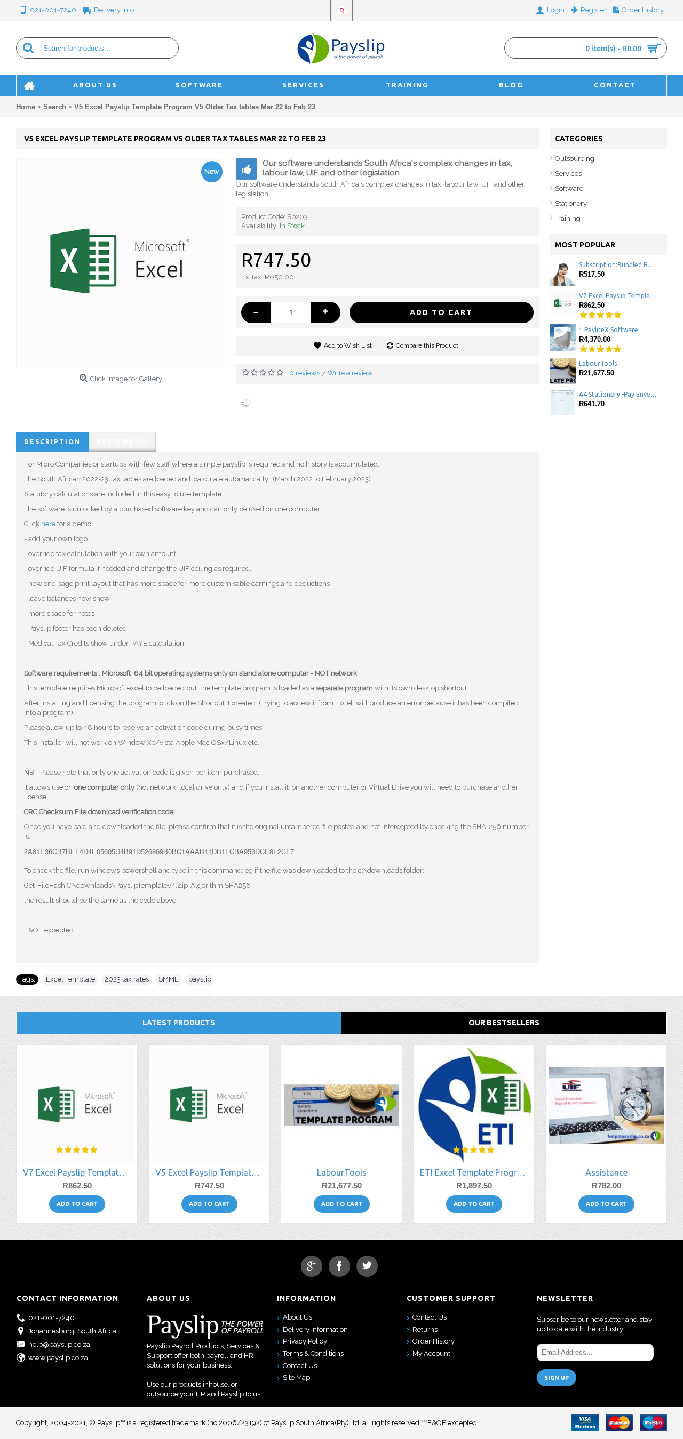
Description (52, 441)
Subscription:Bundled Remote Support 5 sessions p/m (617, 264)
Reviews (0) (122, 441)
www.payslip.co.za (58, 1358)
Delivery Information (315, 1329)
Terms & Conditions (313, 1353)
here (48, 524)
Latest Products (178, 1022)
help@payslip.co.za (59, 1344)
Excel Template (70, 979)
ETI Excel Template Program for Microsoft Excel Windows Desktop (475, 1172)
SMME (168, 979)
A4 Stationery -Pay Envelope (617, 394)
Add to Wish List (348, 345)
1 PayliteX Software (608, 329)
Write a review (350, 373)
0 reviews (304, 373)
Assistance (606, 1172)
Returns (425, 1329)
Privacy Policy (305, 1341)
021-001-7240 (51, 1318)
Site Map (296, 1377)
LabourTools (598, 363)
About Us (297, 1317)
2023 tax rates (127, 979)
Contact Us (300, 1366)
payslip (199, 979)
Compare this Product (427, 345)
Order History (433, 1341)
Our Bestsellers (503, 1022)
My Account (431, 1353)
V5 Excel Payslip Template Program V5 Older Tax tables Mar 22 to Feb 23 (211, 1172)
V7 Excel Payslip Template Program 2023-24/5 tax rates (617, 295)
